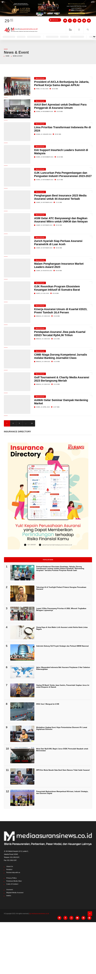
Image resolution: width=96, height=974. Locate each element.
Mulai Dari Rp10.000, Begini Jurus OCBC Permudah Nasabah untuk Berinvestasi (62, 750)
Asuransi (9, 889)
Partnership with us (13, 872)
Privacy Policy (11, 878)
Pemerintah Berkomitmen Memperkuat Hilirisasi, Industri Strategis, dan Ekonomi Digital (62, 792)
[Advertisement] (48, 942)
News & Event (40, 78)
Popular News (48, 559)
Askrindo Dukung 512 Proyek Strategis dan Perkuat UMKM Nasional (62, 646)
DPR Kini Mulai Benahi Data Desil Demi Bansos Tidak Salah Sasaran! (63, 770)
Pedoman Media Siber (14, 881)
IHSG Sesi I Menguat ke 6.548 (47, 704)
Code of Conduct (12, 884)
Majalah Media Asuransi (14, 892)
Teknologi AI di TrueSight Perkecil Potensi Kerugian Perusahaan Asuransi (61, 588)
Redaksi (9, 869)
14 (32, 423)
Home (7, 56)
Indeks (8, 896)
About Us (9, 866)
